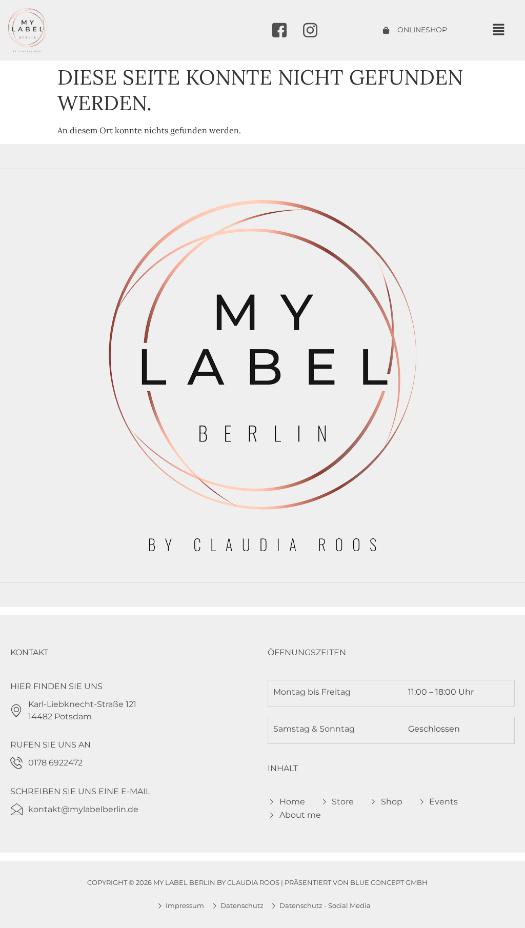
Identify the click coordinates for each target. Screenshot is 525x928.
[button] (498, 30)
